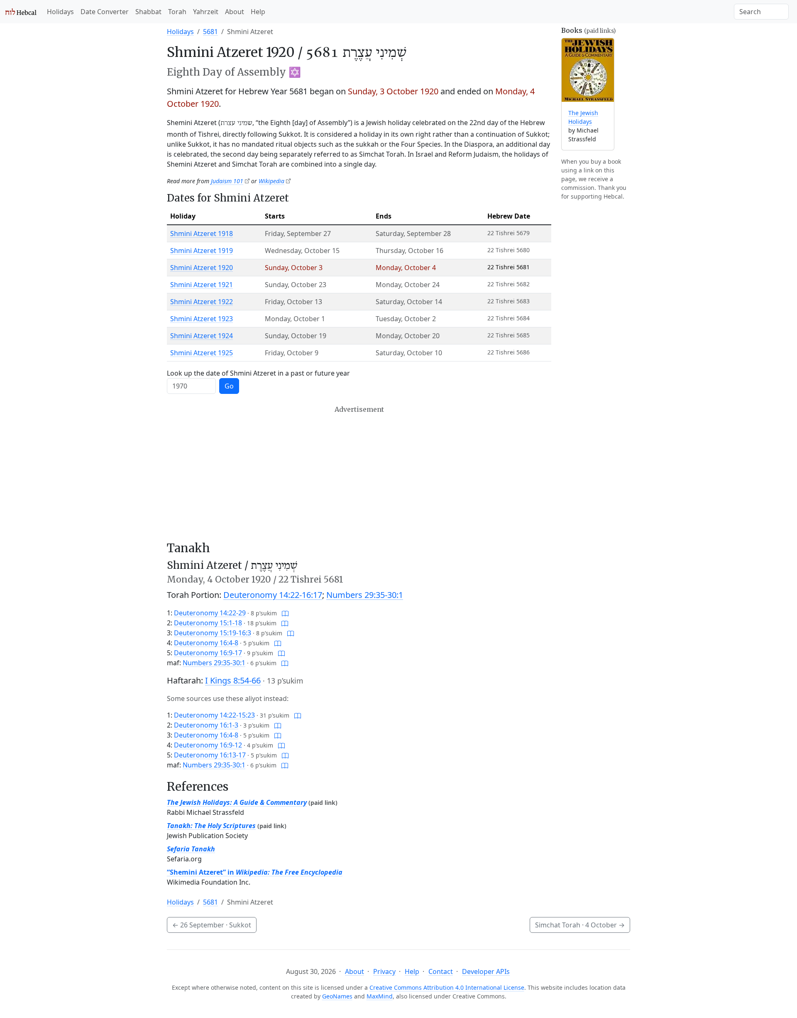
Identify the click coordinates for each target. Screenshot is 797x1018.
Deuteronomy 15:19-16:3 (212, 632)
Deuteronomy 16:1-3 (206, 725)
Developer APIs (486, 971)
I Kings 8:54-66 (233, 680)
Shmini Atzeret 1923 (201, 318)
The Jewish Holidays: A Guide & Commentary (237, 802)
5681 (210, 31)
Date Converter (105, 11)
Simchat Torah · (580, 924)
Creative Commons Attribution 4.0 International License (446, 987)
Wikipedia (271, 181)
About (234, 11)
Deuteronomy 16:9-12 (208, 745)
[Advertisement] (359, 473)
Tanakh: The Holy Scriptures (211, 825)
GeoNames (337, 996)
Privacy (384, 971)
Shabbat (148, 11)
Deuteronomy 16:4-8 (206, 642)
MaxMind (380, 996)
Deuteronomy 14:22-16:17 (272, 594)
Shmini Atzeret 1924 (201, 335)
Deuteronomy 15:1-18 (208, 622)
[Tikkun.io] (285, 612)
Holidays (60, 11)
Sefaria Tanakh (191, 848)
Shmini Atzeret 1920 (201, 267)
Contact (440, 971)
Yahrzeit (205, 11)
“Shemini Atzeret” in (254, 872)
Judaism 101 (227, 181)
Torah (177, 11)
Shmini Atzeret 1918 (201, 233)
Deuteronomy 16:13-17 (210, 755)
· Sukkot (211, 924)
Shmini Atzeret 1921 (201, 284)
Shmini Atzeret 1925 (201, 352)
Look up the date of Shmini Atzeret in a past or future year (258, 373)
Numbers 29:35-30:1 (364, 594)
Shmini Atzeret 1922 (201, 301)
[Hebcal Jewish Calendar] (21, 11)
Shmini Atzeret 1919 (201, 250)
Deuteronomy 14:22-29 (210, 612)
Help (258, 11)
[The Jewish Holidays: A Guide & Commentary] (588, 70)
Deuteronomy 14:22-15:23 (214, 715)
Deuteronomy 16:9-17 (208, 652)
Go (229, 386)
